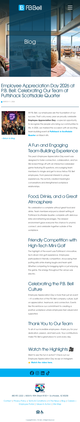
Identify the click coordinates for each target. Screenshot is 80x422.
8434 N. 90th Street (34, 396)
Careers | (72, 401)
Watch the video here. (42, 363)
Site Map (57, 404)
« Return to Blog (8, 138)
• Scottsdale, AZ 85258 (57, 396)
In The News (53, 401)
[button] (70, 7)
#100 (45, 396)
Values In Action (43, 404)
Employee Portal (26, 404)
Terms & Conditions (37, 401)
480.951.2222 (17, 396)
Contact (7, 401)
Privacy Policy (20, 401)
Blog (63, 401)
